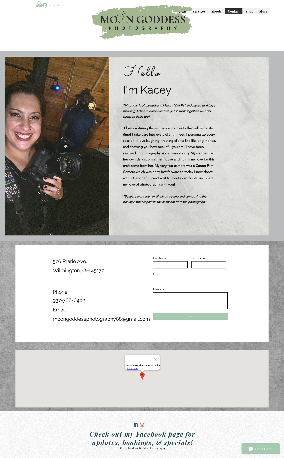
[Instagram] (142, 425)
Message (158, 289)
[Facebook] (136, 425)
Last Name (198, 258)
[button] (39, 5)
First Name (160, 258)
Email (156, 273)
